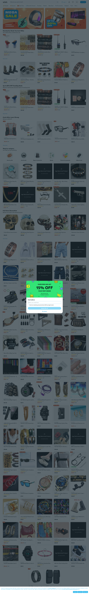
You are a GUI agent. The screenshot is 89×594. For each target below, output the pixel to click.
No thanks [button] (44, 311)
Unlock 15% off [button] (44, 308)
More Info (85, 592)
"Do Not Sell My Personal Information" (70, 589)
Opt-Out (80, 592)
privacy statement (52, 588)
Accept (75, 592)
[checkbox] (28, 304)
